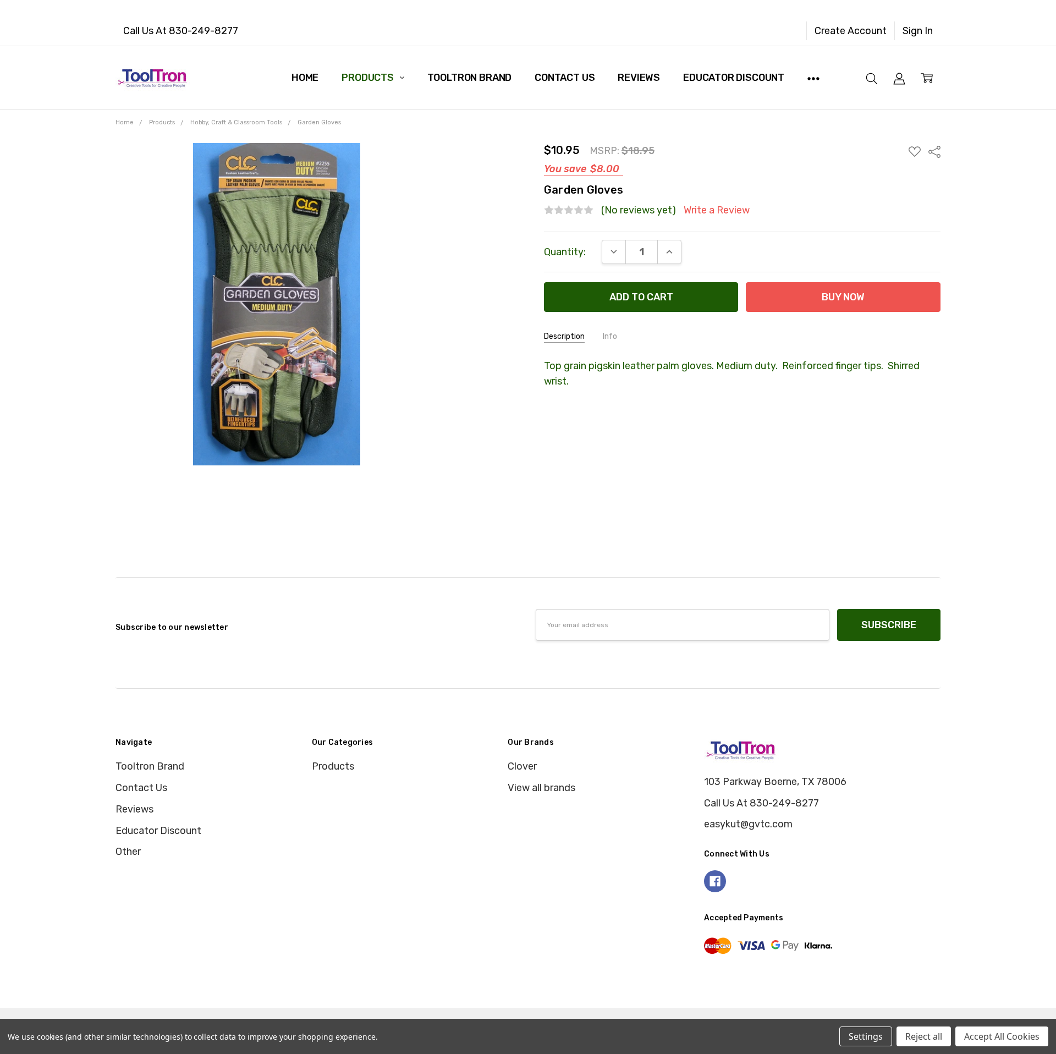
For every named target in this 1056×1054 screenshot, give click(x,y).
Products (368, 78)
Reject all (923, 1036)
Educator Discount (733, 78)
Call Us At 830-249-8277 (180, 31)
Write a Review (717, 210)
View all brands (541, 788)
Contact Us (565, 78)
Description (564, 336)
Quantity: (565, 252)
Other (128, 852)
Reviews (639, 78)
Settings (866, 1036)
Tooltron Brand (469, 78)
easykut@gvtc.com (748, 824)
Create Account (851, 31)
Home (305, 78)
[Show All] (813, 77)
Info (610, 336)
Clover (522, 766)
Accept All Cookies (1002, 1036)
